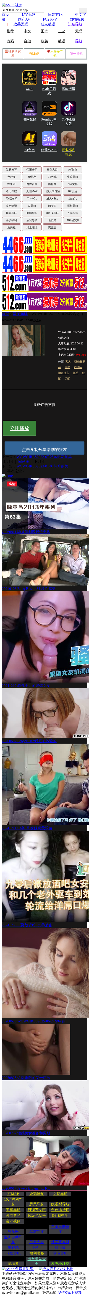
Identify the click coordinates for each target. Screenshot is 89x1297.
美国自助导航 (60, 1229)
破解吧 (13, 1248)
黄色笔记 (11, 205)
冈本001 (32, 198)
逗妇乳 (72, 198)
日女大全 (36, 1242)
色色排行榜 (60, 1210)
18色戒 (52, 176)
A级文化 (73, 184)
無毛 (75, 373)
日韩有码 (55, 15)
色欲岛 (11, 176)
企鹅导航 (36, 1194)
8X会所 (72, 191)
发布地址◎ (60, 1264)
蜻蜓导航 (11, 213)
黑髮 (67, 378)
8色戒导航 (52, 213)
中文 (27, 31)
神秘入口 (52, 169)
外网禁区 (13, 1215)
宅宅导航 (60, 1253)
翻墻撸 (13, 1264)
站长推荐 (11, 169)
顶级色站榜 (37, 1215)
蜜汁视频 (13, 1221)
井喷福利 (11, 220)
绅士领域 (31, 227)
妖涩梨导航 (60, 1204)
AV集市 (72, 169)
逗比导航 (11, 191)
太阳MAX (32, 191)
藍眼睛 (78, 367)
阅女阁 (52, 205)
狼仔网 (52, 184)
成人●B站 (52, 198)
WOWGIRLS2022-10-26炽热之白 (57, 314)
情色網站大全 (37, 1261)
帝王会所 (31, 169)
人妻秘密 (72, 213)
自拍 (27, 41)
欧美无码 (20, 24)
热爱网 (13, 1231)
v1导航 (32, 205)
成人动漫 (48, 24)
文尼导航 (60, 1194)
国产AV (24, 19)
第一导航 (76, 53)
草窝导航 (36, 1231)
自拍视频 (77, 19)
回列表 (23, 461)
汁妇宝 (36, 1248)
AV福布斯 (11, 198)
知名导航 (75, 24)
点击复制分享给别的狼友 (44, 449)
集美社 (11, 227)
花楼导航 (13, 1253)
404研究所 (73, 220)
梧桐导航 (72, 205)
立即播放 (19, 428)
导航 (78, 41)
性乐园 (11, 184)
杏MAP (34, 53)
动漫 (61, 41)
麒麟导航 (31, 213)
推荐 (10, 31)
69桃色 (32, 176)
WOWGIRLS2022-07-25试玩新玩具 (44, 457)
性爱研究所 (60, 1242)
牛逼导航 (72, 176)
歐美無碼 (20, 314)
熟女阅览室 (53, 191)
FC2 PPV (50, 19)
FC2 (61, 31)
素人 (68, 361)
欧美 (44, 41)
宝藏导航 (13, 1210)
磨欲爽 (60, 1248)
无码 (78, 31)
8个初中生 (60, 1215)
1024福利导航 (13, 1201)
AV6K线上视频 (70, 1293)
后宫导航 (31, 220)
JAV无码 (28, 15)
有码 (10, 41)
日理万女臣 (37, 1210)
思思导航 (36, 1204)
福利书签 (36, 1253)
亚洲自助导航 (13, 1239)
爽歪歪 (52, 227)
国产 (44, 31)
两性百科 (31, 184)
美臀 (67, 367)
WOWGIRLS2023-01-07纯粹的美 (42, 466)
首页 (5, 15)
